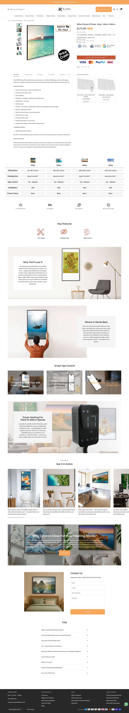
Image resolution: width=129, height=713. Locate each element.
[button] (19, 25)
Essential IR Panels (18, 16)
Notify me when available (96, 57)
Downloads (40, 74)
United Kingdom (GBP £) (15, 709)
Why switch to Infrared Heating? (80, 700)
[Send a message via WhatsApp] (126, 704)
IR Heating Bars (40, 16)
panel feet (32, 106)
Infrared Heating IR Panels (113, 695)
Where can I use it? (46, 662)
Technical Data (28, 74)
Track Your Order (46, 703)
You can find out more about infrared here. (44, 147)
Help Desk (74, 703)
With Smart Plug (90, 40)
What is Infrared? (76, 695)
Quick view (86, 101)
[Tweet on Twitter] (86, 66)
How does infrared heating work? (50, 640)
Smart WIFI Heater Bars (113, 703)
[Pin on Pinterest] (83, 66)
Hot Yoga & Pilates (72, 16)
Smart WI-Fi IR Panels (112, 698)
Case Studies (51, 74)
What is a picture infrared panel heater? (52, 630)
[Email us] (114, 9)
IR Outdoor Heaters (50, 16)
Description (16, 74)
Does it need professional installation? (52, 667)
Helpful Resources (96, 16)
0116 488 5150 (105, 9)
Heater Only (81, 40)
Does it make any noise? (48, 657)
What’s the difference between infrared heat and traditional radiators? (61, 651)
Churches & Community (84, 16)
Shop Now (64, 553)
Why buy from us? (76, 698)
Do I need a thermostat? (48, 673)
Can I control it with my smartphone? (51, 646)
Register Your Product (47, 698)
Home (9, 20)
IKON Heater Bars (111, 700)
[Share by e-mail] (88, 66)
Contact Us (44, 695)
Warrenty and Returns (65, 74)
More (104, 16)
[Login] (117, 9)
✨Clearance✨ (111, 16)
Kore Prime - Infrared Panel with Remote (86, 95)
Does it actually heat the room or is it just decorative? (56, 635)
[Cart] (120, 9)
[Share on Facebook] (81, 66)
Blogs (42, 706)
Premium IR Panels (29, 16)
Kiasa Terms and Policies (48, 700)
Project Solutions (61, 16)
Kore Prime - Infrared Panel (106, 95)
